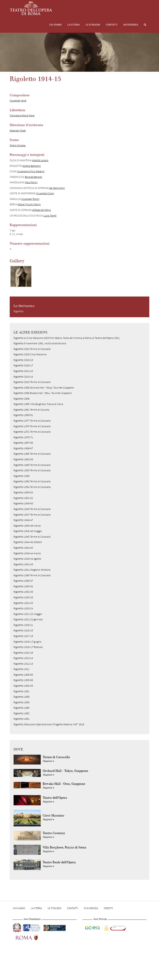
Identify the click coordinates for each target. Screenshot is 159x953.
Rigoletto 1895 (21, 702)
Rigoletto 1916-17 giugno (27, 641)
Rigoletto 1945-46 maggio (28, 531)
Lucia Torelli (49, 215)
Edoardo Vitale (18, 130)
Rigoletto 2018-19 (23, 360)
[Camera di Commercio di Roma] (115, 927)
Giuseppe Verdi (18, 100)
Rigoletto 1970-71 (23, 437)
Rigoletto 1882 (21, 713)
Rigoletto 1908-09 (23, 674)
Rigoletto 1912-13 (23, 663)
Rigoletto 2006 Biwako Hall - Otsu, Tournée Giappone (43, 393)
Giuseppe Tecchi (30, 199)
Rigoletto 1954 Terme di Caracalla (32, 487)
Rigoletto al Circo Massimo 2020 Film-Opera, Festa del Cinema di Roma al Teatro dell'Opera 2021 (67, 338)
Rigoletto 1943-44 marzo (27, 553)
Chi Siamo (55, 24)
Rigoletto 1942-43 (23, 564)
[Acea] (92, 927)
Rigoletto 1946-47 (23, 520)
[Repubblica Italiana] (17, 927)
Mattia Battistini (31, 166)
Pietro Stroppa (18, 145)
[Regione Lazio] (54, 927)
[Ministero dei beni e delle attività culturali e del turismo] (32, 927)
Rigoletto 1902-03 (23, 685)
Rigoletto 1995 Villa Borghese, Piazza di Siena (38, 404)
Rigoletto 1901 (21, 691)
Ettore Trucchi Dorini (29, 204)
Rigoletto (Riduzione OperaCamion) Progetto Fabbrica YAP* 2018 (49, 724)
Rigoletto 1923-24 (23, 608)
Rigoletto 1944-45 (23, 547)
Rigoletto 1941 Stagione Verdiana (32, 569)
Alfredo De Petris (41, 210)
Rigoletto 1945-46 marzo (27, 525)
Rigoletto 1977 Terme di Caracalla (32, 420)
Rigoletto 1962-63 (23, 459)
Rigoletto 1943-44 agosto (27, 558)
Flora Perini (31, 182)
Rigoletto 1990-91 (23, 415)
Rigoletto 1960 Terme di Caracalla (32, 465)
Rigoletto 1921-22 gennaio (28, 619)
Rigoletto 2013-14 (23, 376)
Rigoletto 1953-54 (23, 492)
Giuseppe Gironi (45, 193)
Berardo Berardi (33, 177)
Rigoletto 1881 (21, 718)
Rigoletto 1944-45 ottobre (28, 542)
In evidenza (130, 24)
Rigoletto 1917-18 (23, 636)
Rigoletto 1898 (21, 696)
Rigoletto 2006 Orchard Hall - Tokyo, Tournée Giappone (44, 387)
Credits (108, 908)
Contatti (112, 24)
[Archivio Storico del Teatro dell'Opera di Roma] (31, 8)
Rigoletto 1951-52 (23, 498)
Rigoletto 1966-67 (23, 448)
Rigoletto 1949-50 (23, 503)
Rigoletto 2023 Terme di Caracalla (32, 349)
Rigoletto (18, 311)
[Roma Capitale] (32, 937)
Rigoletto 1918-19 (23, 630)
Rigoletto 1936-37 (23, 580)
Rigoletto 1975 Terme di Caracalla (32, 426)
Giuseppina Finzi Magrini (31, 171)
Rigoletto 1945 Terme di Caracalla (32, 536)
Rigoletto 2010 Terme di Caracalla (32, 382)
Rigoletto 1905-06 (23, 680)
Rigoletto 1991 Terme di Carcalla (31, 409)
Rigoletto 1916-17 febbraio (28, 647)
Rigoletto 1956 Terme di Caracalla (32, 481)
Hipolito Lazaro (40, 160)
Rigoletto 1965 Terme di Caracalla (32, 453)
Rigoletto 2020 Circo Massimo (30, 354)
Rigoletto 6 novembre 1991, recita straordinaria (40, 343)
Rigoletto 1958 (21, 476)
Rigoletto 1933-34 (23, 586)
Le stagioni (93, 24)
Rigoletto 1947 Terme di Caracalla (32, 514)
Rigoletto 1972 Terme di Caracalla (32, 431)
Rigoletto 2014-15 (23, 371)
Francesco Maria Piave (22, 115)
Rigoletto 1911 (21, 669)
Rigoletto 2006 (21, 398)
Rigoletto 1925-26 (23, 597)
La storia (73, 24)
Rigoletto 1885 (21, 707)
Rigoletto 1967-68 (23, 442)
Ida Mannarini (57, 188)
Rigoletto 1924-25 (23, 603)
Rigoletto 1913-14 (23, 658)
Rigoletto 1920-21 (23, 625)
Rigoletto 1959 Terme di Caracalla (32, 470)
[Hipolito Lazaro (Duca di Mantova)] (21, 276)
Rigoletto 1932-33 (23, 591)
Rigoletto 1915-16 (23, 652)
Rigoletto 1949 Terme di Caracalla (32, 509)
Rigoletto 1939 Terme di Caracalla (32, 575)
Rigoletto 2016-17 (23, 365)
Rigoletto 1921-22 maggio (28, 614)
